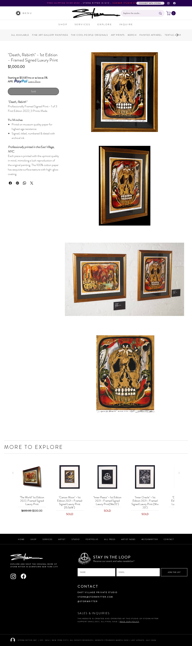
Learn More (34, 81)
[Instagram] (168, 3)
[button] (171, 13)
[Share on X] (31, 183)
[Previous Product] (13, 473)
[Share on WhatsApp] (24, 183)
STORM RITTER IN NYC (96, 3)
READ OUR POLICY (129, 621)
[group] (96, 488)
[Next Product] (179, 473)
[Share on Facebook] (10, 183)
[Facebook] (174, 3)
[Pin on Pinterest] (17, 183)
